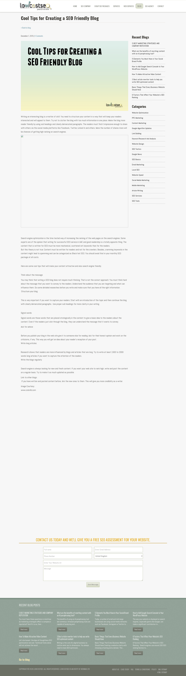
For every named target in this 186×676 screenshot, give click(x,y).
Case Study (125, 669)
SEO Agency (149, 6)
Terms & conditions (142, 669)
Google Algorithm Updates (142, 128)
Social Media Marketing (140, 180)
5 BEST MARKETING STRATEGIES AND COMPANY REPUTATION (145, 44)
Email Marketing (138, 164)
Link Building (136, 133)
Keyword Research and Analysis (144, 138)
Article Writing (137, 190)
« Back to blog (26, 27)
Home (75, 6)
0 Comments (39, 35)
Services (116, 6)
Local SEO (135, 169)
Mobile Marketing (138, 185)
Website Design (138, 144)
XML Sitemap (162, 669)
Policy (154, 669)
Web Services (129, 6)
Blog (139, 6)
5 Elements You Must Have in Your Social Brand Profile (147, 60)
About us (115, 669)
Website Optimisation (140, 112)
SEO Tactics (136, 149)
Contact (161, 6)
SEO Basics (136, 159)
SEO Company (86, 6)
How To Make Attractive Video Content (146, 74)
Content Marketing (139, 123)
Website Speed (137, 175)
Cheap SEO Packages (101, 6)
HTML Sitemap (162, 672)
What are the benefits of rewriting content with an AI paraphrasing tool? (148, 52)
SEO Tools (136, 201)
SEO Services (137, 195)
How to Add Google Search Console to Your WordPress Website (148, 67)
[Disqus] (74, 431)
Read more (24, 629)
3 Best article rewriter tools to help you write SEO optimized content (147, 80)
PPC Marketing (137, 118)
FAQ (132, 669)
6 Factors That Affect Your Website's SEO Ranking (148, 96)
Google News (137, 154)
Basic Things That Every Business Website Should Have (148, 88)
